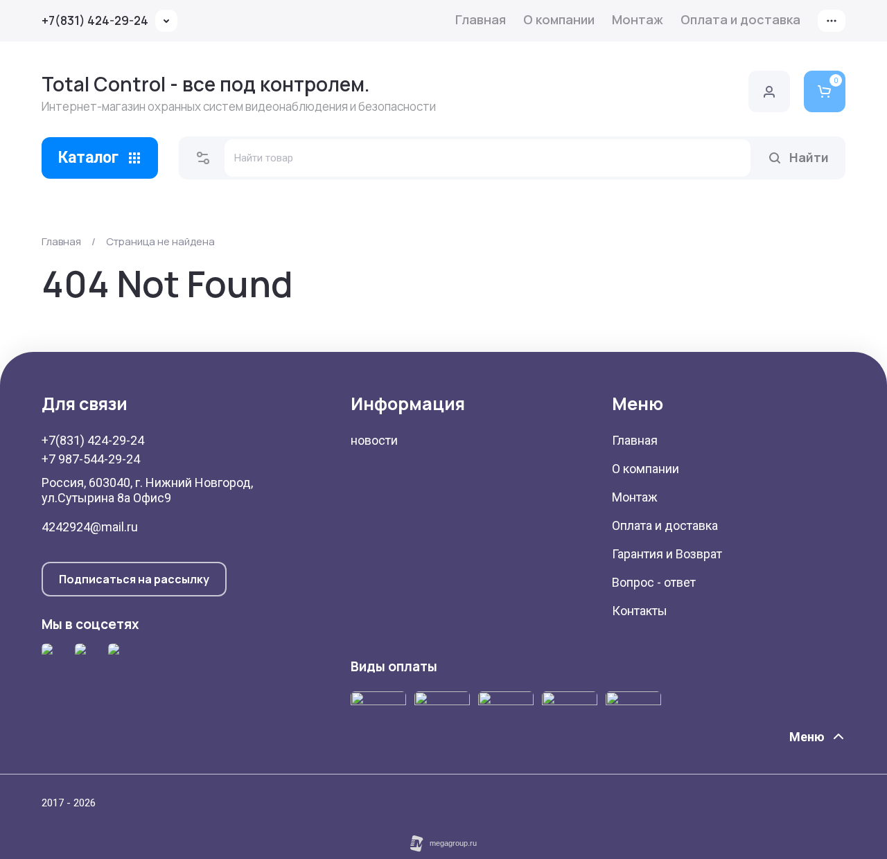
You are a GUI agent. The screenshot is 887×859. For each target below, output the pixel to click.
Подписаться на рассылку (134, 579)
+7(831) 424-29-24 (95, 20)
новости (374, 440)
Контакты (639, 610)
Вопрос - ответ (654, 582)
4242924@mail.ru (90, 527)
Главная (480, 19)
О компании (559, 19)
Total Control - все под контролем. (206, 84)
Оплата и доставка (740, 19)
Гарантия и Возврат (667, 554)
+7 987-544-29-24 (91, 459)
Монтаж (637, 19)
